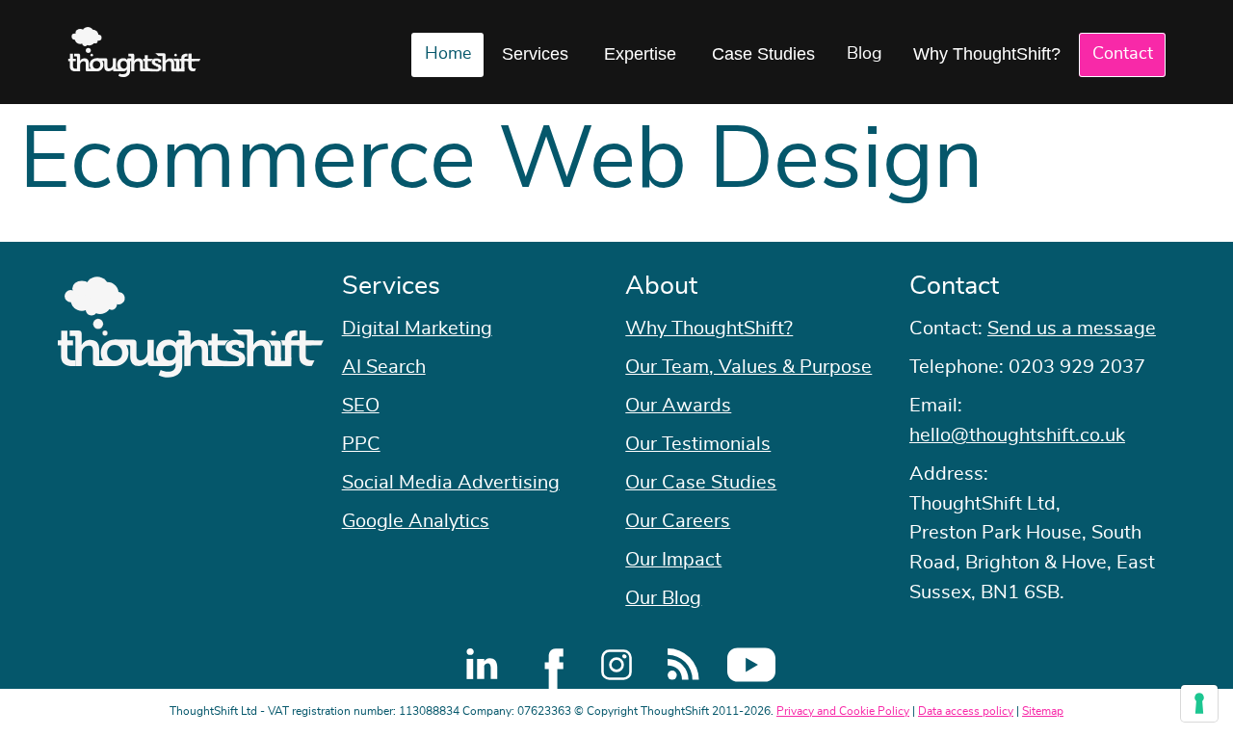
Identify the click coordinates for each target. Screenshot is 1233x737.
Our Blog (663, 598)
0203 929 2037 (1077, 367)
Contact (1122, 54)
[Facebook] (549, 665)
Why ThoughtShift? (987, 54)
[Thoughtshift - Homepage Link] (134, 52)
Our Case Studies (700, 482)
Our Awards (678, 405)
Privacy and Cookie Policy (842, 711)
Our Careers (677, 521)
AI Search (384, 367)
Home (448, 54)
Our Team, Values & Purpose (748, 367)
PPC (361, 444)
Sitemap (1042, 711)
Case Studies (763, 54)
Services (535, 54)
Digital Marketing (417, 328)
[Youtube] (751, 665)
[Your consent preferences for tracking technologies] (1199, 703)
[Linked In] (482, 665)
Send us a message (1071, 328)
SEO (361, 405)
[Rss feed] (684, 665)
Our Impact (673, 559)
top (1209, 369)
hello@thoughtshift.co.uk (1017, 435)
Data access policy (965, 711)
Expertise (640, 54)
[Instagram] (616, 665)
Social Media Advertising (451, 482)
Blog (864, 54)
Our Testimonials (698, 444)
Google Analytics (415, 521)
